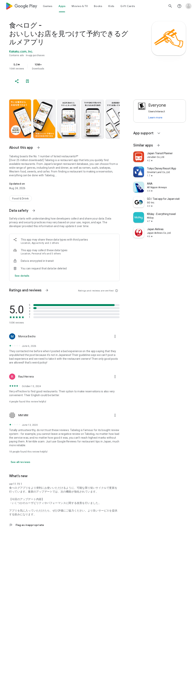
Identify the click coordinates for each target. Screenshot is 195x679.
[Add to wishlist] (27, 81)
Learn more (155, 117)
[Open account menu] (188, 6)
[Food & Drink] (20, 198)
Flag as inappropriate (26, 525)
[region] (69, 66)
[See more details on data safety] (22, 275)
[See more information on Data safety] (33, 210)
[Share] (16, 81)
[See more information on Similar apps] (158, 145)
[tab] (47, 6)
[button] (20, 118)
